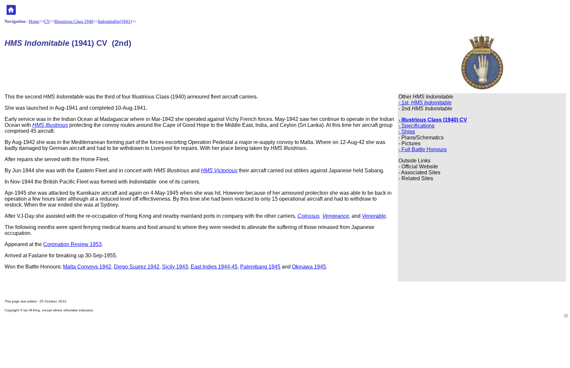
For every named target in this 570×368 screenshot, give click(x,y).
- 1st (425, 102)
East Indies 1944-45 (214, 266)
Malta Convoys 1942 (87, 266)
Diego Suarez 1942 (136, 266)
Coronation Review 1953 (72, 244)
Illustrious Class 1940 (73, 21)
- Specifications (416, 125)
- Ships (406, 131)
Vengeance (335, 216)
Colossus (309, 216)
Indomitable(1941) (115, 21)
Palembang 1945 (260, 266)
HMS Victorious (219, 170)
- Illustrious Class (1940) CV (432, 120)
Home (34, 21)
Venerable (374, 216)
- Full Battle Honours (422, 149)
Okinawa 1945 (309, 266)
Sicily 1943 (175, 266)
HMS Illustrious (50, 125)
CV (47, 21)
